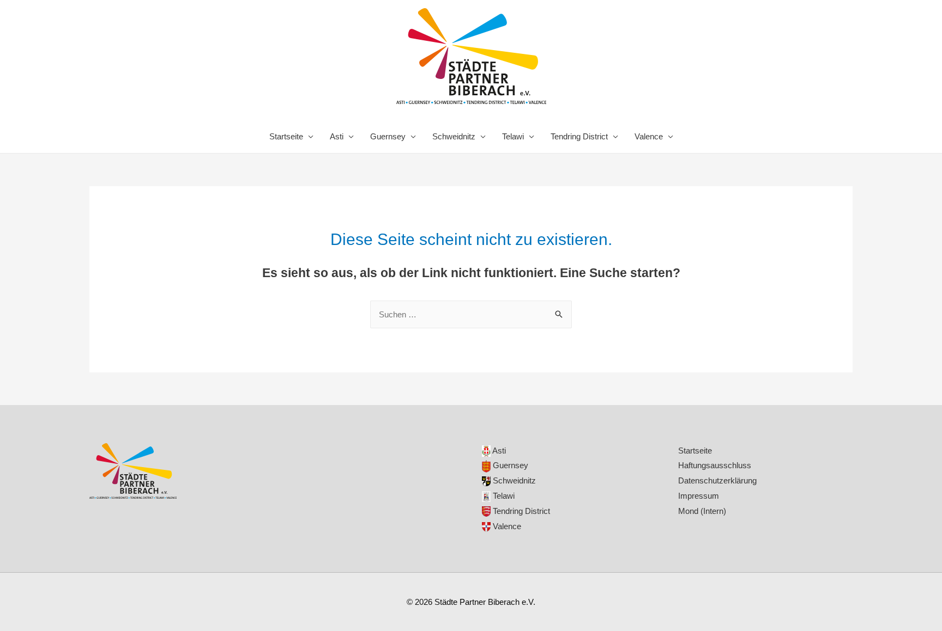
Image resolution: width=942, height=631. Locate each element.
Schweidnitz (453, 136)
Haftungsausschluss (714, 465)
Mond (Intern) (702, 511)
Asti (336, 136)
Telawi (513, 136)
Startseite (286, 136)
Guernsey (388, 136)
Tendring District (579, 136)
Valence (649, 136)
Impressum (698, 495)
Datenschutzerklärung (717, 480)
